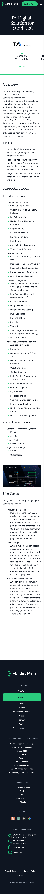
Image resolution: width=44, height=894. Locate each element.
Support (22, 716)
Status (22, 707)
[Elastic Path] (10, 4)
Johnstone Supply (22, 787)
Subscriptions (22, 762)
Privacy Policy (30, 871)
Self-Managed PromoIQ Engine (22, 772)
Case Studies (22, 782)
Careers (22, 720)
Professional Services (22, 712)
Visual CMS (22, 751)
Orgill (22, 791)
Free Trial (22, 691)
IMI (22, 795)
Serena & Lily (22, 798)
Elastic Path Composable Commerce (22, 738)
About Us (22, 697)
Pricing (22, 724)
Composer (22, 755)
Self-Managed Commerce (22, 769)
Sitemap (20, 875)
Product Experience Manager (22, 744)
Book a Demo (30, 4)
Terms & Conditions (13, 871)
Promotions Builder (22, 765)
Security (22, 703)
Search (22, 758)
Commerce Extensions (22, 747)
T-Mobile (22, 802)
